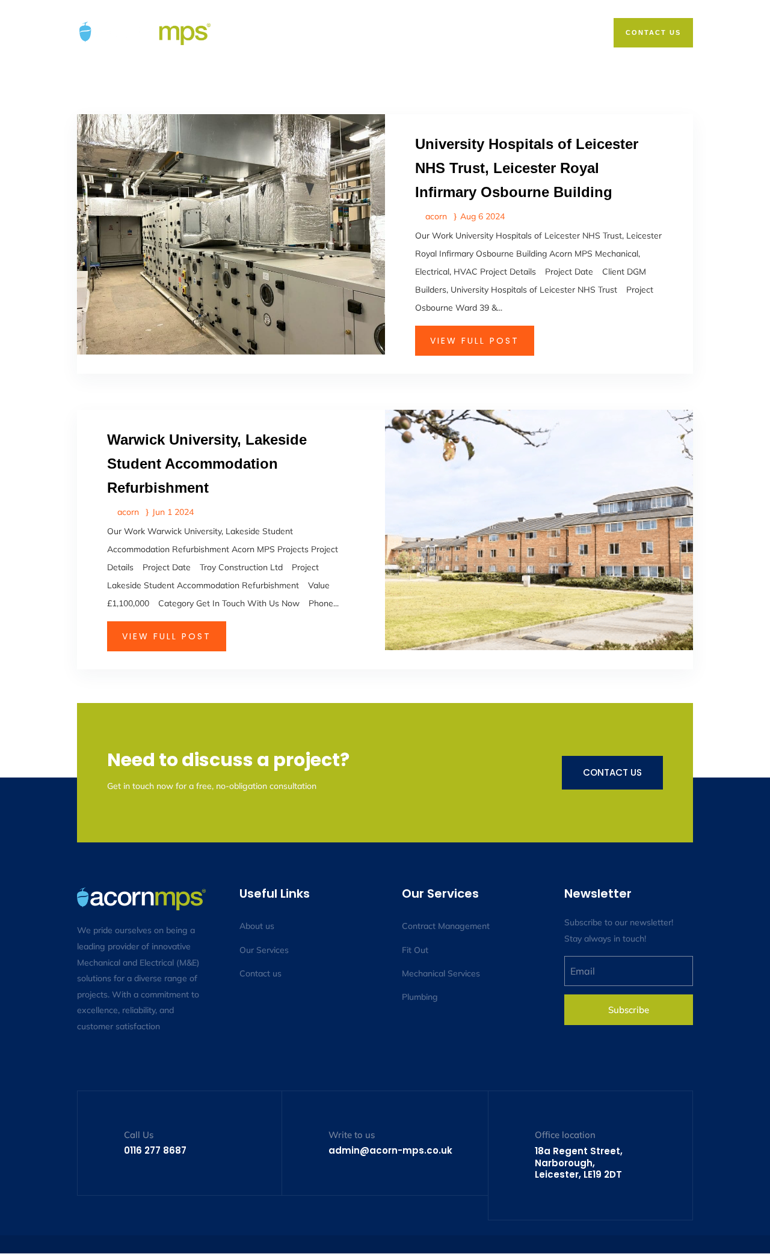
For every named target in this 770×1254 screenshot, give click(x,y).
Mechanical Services (441, 973)
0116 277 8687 (155, 1150)
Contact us (612, 772)
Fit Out (415, 950)
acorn (436, 216)
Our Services (264, 950)
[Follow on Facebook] (86, 1061)
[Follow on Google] (134, 1061)
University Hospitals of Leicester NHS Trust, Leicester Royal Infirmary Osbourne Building (526, 168)
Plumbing (420, 996)
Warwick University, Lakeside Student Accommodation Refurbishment (207, 463)
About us (256, 926)
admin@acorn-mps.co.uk (390, 1150)
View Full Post (474, 341)
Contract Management (446, 926)
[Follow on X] (110, 1061)
